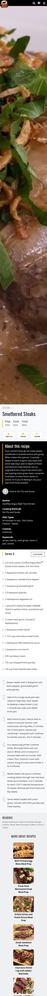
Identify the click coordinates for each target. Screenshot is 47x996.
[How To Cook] (5, 491)
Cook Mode (37, 554)
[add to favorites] (12, 408)
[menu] (44, 3)
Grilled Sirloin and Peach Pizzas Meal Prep (23, 917)
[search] (34, 3)
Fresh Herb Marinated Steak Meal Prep (23, 889)
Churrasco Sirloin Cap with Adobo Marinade (23, 970)
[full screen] (43, 408)
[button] (39, 3)
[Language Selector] (39, 3)
